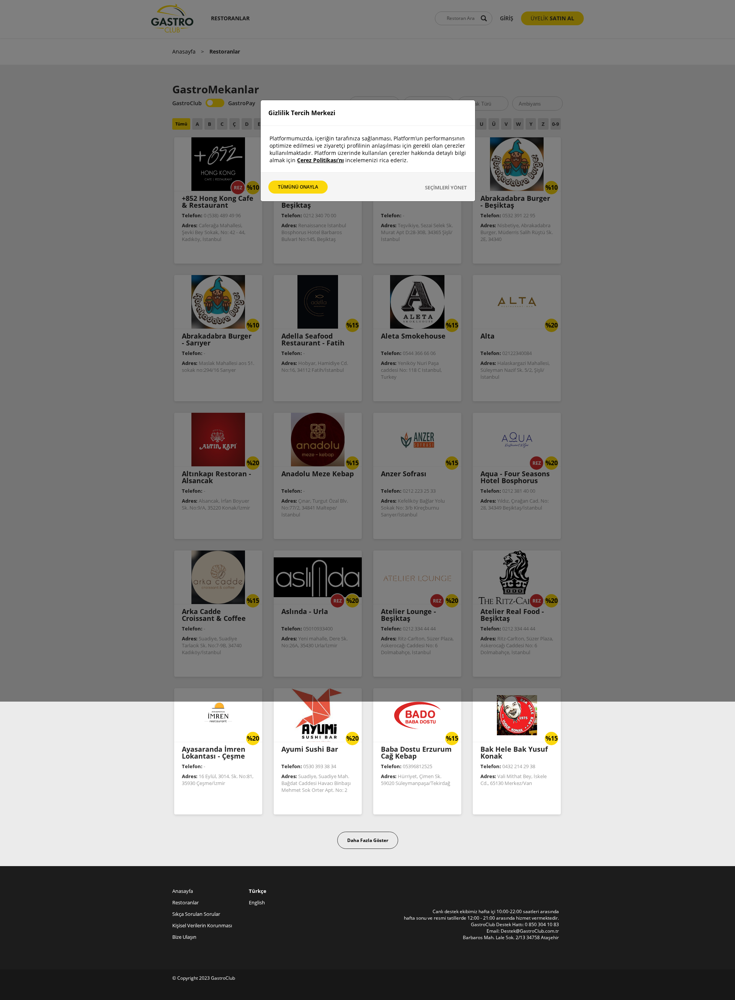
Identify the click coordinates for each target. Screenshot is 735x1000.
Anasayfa (184, 51)
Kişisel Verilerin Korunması (202, 925)
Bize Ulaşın (184, 936)
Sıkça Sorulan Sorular (196, 913)
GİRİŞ (506, 18)
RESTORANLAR (230, 18)
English (257, 902)
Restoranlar (185, 902)
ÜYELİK (552, 18)
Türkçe (257, 891)
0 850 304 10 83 (542, 924)
